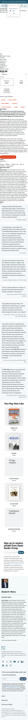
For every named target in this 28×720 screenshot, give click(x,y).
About (3, 696)
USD (13, 11)
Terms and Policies (7, 704)
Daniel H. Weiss (6, 56)
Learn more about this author (9, 640)
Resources (5, 700)
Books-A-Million (5, 103)
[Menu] (3, 5)
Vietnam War (14, 164)
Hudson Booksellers (6, 107)
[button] (14, 54)
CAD (13, 13)
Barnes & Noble (12, 100)
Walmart (23, 107)
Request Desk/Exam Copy (8, 157)
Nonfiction (3, 161)
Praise (1, 202)
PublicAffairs (3, 66)
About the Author (5, 167)
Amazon (3, 100)
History (2, 164)
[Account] (22, 6)
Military (8, 164)
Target (15, 107)
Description (3, 109)
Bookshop (14, 103)
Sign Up (21, 552)
